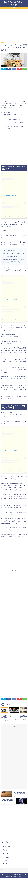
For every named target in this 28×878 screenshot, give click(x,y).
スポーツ (6, 864)
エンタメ (6, 857)
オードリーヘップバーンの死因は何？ (15, 123)
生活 (2, 42)
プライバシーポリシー (8, 874)
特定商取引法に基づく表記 (19, 874)
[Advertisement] (14, 24)
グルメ (6, 853)
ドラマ (7, 860)
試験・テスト (7, 846)
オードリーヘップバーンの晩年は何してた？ (15, 127)
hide (18, 119)
